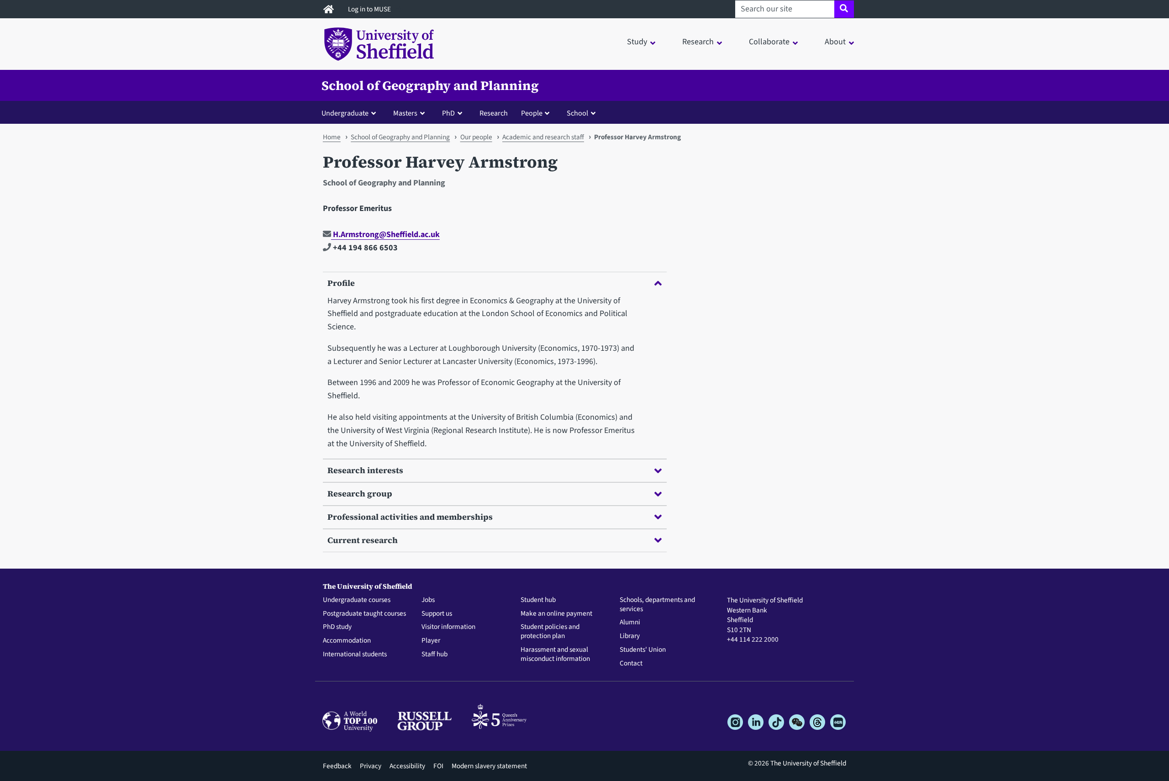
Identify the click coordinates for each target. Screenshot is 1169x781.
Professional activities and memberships (410, 516)
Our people (476, 137)
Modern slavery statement (489, 766)
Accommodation (347, 640)
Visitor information (448, 627)
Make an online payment (556, 613)
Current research (362, 540)
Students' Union (643, 649)
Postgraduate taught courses (364, 613)
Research (493, 113)
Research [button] (698, 41)
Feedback (337, 766)
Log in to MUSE (370, 9)
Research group (359, 493)
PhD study (337, 627)
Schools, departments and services (657, 605)
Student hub (538, 600)
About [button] (835, 41)
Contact (631, 663)
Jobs (428, 600)
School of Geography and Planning (430, 85)
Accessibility (407, 766)
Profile (341, 283)
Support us (436, 613)
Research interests (365, 470)
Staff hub (434, 654)
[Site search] (844, 9)
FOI (438, 766)
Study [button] (637, 41)
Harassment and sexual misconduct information (555, 654)
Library (630, 636)
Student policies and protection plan (550, 632)
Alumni (630, 622)
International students (355, 654)
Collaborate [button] (769, 41)
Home (332, 137)
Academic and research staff (543, 137)
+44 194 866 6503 (364, 247)
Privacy (370, 766)
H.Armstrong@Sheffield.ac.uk (385, 234)
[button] (350, 113)
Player (430, 640)
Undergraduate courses (356, 600)
